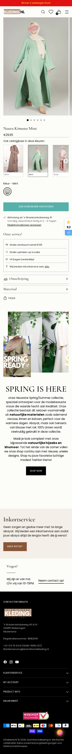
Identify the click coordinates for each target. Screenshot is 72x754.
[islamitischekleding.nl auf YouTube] (17, 662)
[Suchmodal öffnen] (43, 12)
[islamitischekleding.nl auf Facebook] (5, 662)
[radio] (13, 161)
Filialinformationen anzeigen (24, 225)
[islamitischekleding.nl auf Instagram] (11, 662)
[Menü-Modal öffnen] (67, 12)
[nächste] (58, 3)
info (47, 266)
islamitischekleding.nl (39, 739)
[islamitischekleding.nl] (14, 12)
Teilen (11, 298)
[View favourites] (51, 12)
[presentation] (6, 160)
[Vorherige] (14, 3)
